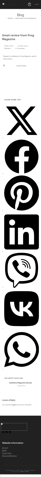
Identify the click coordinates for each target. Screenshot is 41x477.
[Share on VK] (21, 328)
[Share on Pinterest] (21, 210)
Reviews (7, 48)
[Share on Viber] (21, 287)
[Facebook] (10, 433)
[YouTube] (6, 433)
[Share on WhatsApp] (21, 369)
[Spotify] (3, 433)
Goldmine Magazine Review (20, 383)
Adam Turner (24, 471)
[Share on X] (21, 138)
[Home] (5, 18)
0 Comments (20, 48)
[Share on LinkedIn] (21, 251)
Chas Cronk (8, 46)
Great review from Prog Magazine (25, 18)
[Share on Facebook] (21, 173)
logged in (14, 405)
